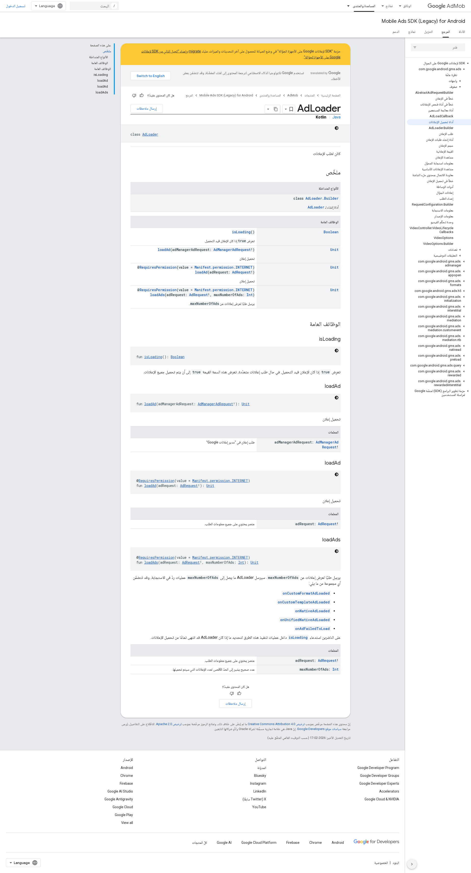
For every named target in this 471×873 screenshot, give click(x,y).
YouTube (259, 807)
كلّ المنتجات (199, 843)
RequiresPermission (158, 267)
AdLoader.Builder (322, 198)
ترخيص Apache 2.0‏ (169, 724)
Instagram (258, 783)
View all (127, 823)
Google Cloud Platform (258, 843)
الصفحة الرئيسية (330, 95)
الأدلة (462, 31)
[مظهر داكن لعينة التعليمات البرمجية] (336, 128)
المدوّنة (261, 768)
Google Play (124, 815)
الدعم (395, 31)
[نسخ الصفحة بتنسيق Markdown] (275, 109)
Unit (334, 249)
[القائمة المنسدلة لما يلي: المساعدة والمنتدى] (347, 6)
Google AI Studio (120, 791)
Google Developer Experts (379, 783)
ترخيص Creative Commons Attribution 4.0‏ (276, 724)
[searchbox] (438, 47)
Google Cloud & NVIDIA (382, 799)
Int (250, 294)
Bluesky (260, 776)
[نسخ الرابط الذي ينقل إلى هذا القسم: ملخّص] (321, 173)
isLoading (241, 232)
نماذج (389, 6)
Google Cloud (123, 807)
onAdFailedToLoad (312, 628)
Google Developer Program (378, 768)
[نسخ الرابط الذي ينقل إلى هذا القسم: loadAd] (320, 387)
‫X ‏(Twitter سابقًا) (254, 799)
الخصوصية (381, 863)
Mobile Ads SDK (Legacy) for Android (423, 21)
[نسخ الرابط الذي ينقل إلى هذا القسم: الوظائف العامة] (305, 324)
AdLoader (150, 134)
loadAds (157, 294)
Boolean (331, 232)
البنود (395, 863)
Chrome (126, 776)
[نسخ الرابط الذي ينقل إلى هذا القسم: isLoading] (314, 339)
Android (127, 768)
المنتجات (309, 95)
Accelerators (389, 791)
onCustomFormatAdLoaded (306, 593)
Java (336, 117)
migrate (195, 51)
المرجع (446, 31)
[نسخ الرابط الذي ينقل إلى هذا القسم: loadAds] (317, 540)
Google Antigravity (119, 799)
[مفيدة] (141, 95)
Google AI (224, 843)
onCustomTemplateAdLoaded (304, 602)
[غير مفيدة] (134, 95)
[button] (439, 63)
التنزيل (428, 31)
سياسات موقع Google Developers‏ (319, 729)
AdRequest (241, 272)
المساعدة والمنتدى (364, 6)
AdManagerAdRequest (232, 249)
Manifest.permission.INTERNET (224, 267)
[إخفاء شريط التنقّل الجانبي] (412, 864)
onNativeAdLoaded (312, 611)
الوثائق (407, 6)
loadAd (164, 249)
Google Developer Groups (379, 776)
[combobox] (94, 5)
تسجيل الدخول (15, 6)
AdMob (456, 6)
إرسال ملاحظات (147, 108)
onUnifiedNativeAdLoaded (305, 619)
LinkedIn (259, 791)
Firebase (126, 783)
